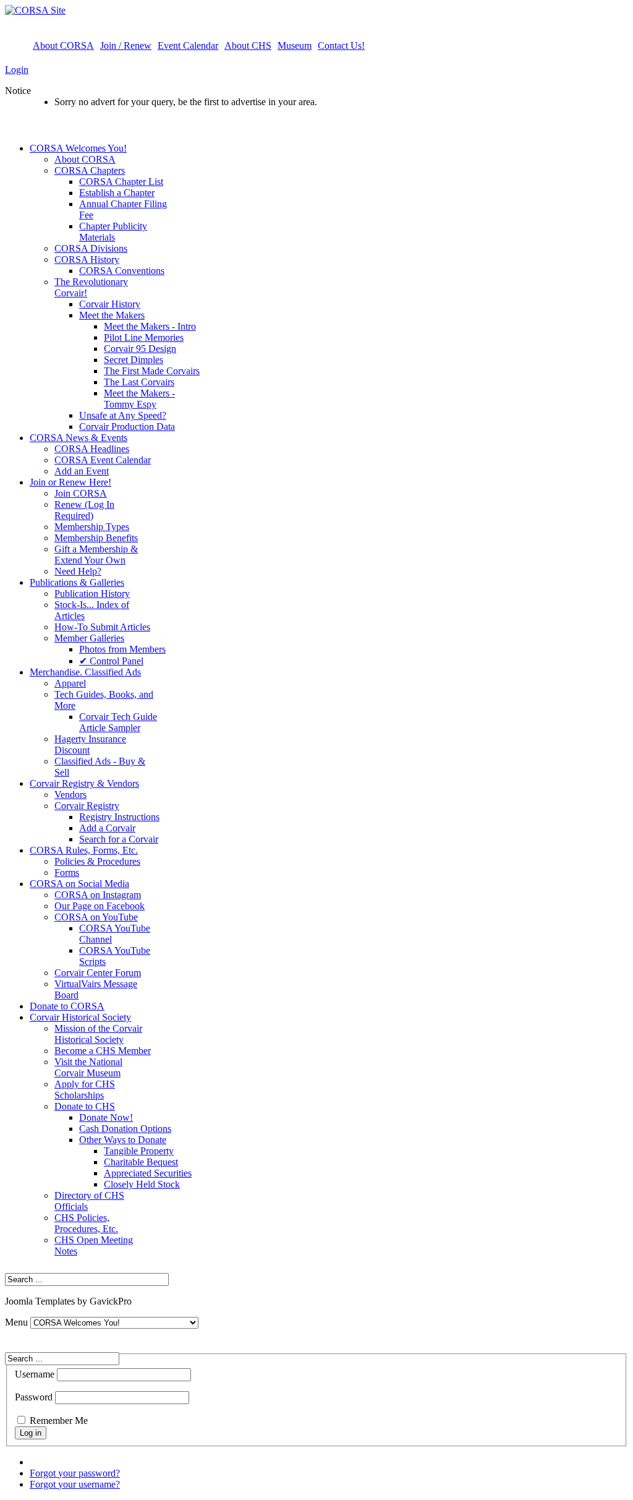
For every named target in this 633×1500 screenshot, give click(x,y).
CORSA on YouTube (96, 917)
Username (34, 1374)
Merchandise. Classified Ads (85, 672)
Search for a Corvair (118, 839)
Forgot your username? (75, 1484)
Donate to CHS (84, 1106)
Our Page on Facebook (99, 906)
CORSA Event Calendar (102, 460)
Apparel (70, 683)
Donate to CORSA (67, 1006)
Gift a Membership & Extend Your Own (96, 554)
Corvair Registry (86, 805)
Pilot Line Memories (144, 337)
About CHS (247, 45)
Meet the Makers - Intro (150, 326)
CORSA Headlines (91, 449)
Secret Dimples (133, 359)
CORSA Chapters (89, 170)
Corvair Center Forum (97, 972)
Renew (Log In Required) (84, 510)
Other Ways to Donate (122, 1139)
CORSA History (86, 259)
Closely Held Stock (142, 1184)
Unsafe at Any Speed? (122, 415)
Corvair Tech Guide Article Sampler (118, 722)
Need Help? (77, 571)
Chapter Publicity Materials (113, 231)
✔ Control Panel (111, 661)
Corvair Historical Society (80, 1017)
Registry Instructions (119, 817)
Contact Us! (341, 45)
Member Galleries (89, 638)
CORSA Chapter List (121, 181)
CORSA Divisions (90, 248)
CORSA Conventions (121, 270)
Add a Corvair (107, 828)
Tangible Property (139, 1151)
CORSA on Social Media (79, 883)
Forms (66, 872)
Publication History (92, 593)
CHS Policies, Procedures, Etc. (86, 1223)
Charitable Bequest (141, 1162)
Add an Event (81, 471)
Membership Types (91, 526)
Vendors (70, 794)
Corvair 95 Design (140, 348)
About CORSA (63, 45)
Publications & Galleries (77, 582)
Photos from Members (122, 649)
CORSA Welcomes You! (78, 148)
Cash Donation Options (125, 1128)
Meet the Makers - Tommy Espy (139, 398)
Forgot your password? (75, 1473)
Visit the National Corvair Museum (88, 1067)
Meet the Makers (112, 315)
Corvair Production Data (127, 426)
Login (16, 69)
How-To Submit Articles (102, 627)
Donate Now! (106, 1117)
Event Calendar (188, 45)
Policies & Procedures (97, 861)
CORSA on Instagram (97, 894)
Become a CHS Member (102, 1050)
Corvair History (109, 304)
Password (34, 1397)
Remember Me (59, 1420)
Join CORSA (80, 493)
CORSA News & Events (78, 437)
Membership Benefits (96, 538)
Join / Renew (125, 45)
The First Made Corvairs (152, 371)
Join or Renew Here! (70, 482)
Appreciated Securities (148, 1173)
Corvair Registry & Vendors (84, 783)
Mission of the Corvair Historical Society (98, 1034)
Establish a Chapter (117, 192)
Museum (295, 45)
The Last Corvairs (139, 382)
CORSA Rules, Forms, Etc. (84, 850)
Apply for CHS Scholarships (84, 1089)
